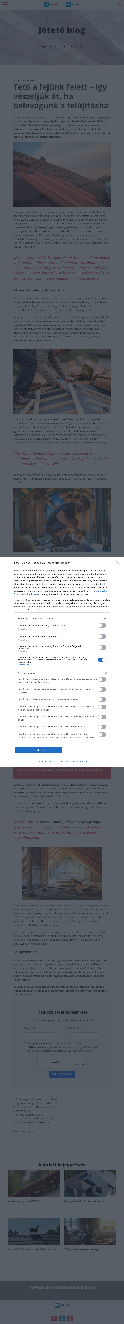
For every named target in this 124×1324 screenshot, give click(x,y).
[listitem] (62, 618)
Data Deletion (44, 761)
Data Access (62, 761)
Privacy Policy (80, 761)
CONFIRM (39, 750)
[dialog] (62, 662)
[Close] (118, 563)
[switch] (102, 625)
